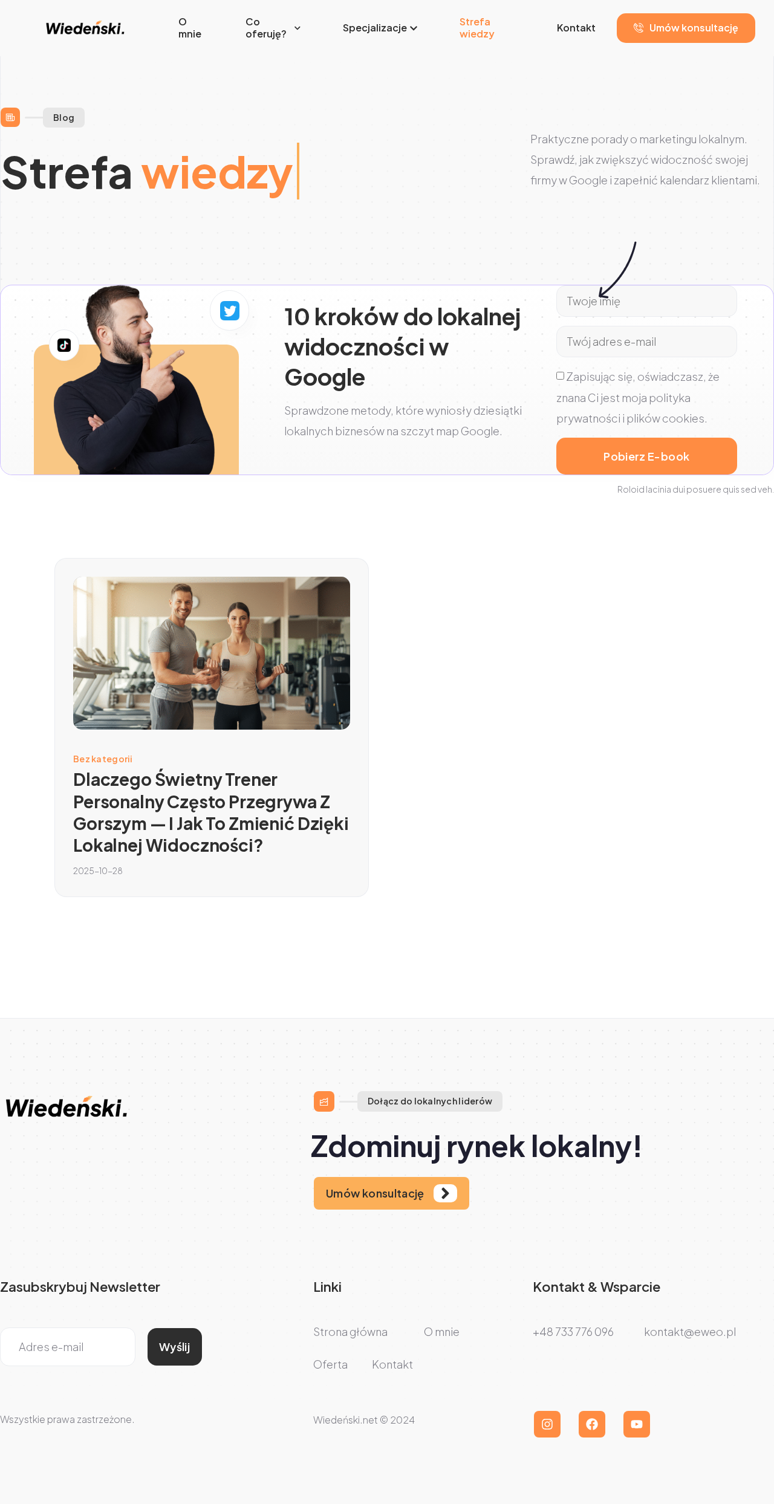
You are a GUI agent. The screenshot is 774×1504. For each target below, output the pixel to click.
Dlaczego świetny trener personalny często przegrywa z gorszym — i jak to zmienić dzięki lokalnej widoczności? (211, 811)
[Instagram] (547, 1424)
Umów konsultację (693, 27)
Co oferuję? (266, 28)
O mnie (189, 28)
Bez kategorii (103, 758)
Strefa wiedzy (477, 28)
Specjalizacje (375, 27)
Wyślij (174, 1346)
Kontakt (576, 27)
